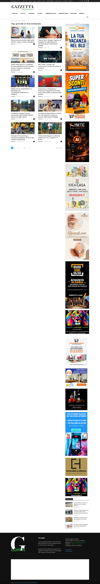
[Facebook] (80, 1)
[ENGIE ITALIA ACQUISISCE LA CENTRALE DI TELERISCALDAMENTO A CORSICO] (23, 81)
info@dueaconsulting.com (76, 544)
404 (24, 148)
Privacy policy (68, 549)
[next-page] (28, 148)
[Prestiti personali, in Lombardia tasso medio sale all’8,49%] (68, 526)
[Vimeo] (86, 1)
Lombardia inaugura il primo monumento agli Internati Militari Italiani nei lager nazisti (22, 115)
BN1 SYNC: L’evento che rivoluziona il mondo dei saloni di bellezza (49, 66)
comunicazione (23, 582)
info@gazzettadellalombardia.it (78, 542)
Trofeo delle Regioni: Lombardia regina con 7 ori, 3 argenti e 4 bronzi (49, 137)
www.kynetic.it (35, 582)
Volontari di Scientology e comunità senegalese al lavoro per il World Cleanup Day (22, 137)
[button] (87, 17)
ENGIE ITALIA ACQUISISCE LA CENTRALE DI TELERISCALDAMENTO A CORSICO (21, 91)
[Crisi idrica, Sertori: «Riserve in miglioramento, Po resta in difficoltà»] (68, 504)
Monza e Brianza (14, 110)
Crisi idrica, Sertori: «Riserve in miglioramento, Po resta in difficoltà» (80, 504)
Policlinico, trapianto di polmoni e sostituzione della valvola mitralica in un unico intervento (81, 512)
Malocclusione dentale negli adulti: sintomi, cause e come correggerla (23, 41)
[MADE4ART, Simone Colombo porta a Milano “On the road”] (68, 519)
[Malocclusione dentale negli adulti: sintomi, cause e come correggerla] (23, 32)
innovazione (17, 582)
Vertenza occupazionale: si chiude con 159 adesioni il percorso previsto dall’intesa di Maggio (49, 115)
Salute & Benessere (15, 37)
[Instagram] (82, 1)
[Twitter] (84, 1)
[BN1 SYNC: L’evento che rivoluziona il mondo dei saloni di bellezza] (50, 57)
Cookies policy (68, 551)
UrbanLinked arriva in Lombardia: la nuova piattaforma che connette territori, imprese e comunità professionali (22, 67)
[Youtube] (88, 1)
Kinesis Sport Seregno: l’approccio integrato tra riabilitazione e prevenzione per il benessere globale (49, 43)
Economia (13, 86)
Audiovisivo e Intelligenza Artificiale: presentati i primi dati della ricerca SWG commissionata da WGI (49, 91)
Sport (40, 133)
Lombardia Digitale (42, 86)
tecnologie (29, 582)
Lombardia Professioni (15, 62)
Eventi (40, 62)
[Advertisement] (61, 7)
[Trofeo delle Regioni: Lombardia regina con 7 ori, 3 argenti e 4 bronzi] (50, 128)
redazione (13, 43)
